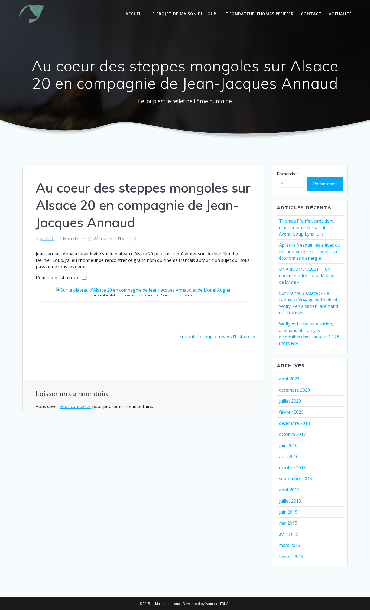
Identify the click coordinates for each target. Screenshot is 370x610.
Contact (311, 13)
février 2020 (291, 412)
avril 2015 (288, 534)
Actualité (340, 13)
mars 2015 (289, 545)
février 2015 (291, 556)
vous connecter (75, 406)
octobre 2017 (292, 434)
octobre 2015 (292, 468)
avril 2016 (288, 456)
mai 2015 (288, 523)
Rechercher (287, 173)
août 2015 (289, 490)
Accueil (134, 13)
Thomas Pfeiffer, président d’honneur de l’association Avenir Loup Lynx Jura (306, 227)
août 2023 (289, 379)
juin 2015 (288, 512)
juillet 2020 (290, 401)
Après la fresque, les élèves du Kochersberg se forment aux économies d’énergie (309, 251)
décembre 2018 (294, 423)
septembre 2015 (295, 479)
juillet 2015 (290, 501)
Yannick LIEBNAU (218, 603)
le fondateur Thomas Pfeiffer (258, 13)
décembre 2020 (294, 390)
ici (84, 277)
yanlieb (47, 239)
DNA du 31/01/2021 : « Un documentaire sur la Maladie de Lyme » (308, 275)
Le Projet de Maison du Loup (183, 13)
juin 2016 (288, 445)
